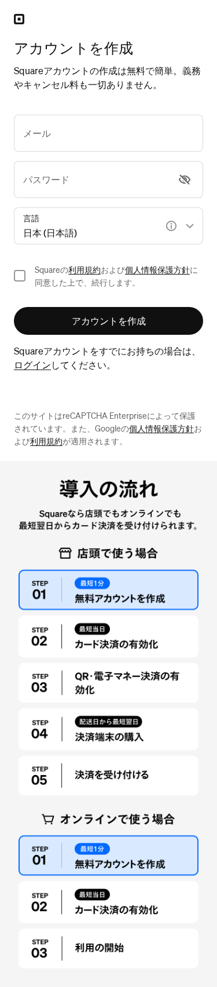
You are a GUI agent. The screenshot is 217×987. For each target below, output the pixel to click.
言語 (31, 218)
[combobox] (108, 225)
